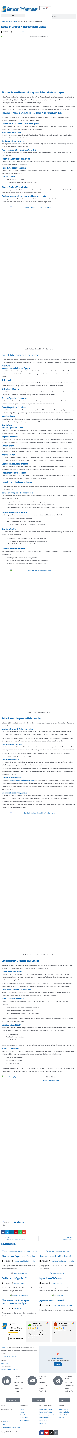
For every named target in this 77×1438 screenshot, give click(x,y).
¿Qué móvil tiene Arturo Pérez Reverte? (55, 1256)
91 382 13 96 (4, 1357)
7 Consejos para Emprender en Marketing (18, 1256)
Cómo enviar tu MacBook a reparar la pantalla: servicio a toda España (16, 1302)
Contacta (3, 1347)
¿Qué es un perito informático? (51, 1300)
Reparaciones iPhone (56, 1283)
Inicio (3, 22)
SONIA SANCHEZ (39, 1323)
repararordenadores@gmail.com (9, 1369)
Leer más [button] (56, 1339)
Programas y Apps (55, 1305)
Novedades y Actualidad (12, 22)
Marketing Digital (30, 1261)
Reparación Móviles (18, 1283)
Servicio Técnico (18, 1308)
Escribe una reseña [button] (16, 1339)
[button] (13, 15)
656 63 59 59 (12, 1357)
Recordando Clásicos (69, 1261)
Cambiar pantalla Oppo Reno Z (14, 1278)
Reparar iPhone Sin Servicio (50, 1278)
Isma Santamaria (65, 1323)
